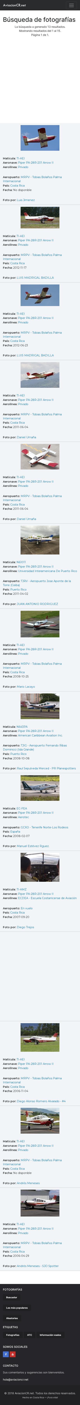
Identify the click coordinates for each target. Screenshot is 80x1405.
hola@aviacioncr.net (15, 1379)
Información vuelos (50, 1334)
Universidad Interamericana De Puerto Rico (47, 571)
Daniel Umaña (26, 437)
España (15, 831)
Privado (23, 167)
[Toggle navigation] (71, 5)
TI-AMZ (22, 889)
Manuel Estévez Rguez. (33, 846)
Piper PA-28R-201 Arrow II (36, 162)
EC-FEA (22, 808)
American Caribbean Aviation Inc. (40, 735)
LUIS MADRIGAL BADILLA (35, 277)
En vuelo (27, 908)
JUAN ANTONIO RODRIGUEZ (37, 604)
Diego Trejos (25, 927)
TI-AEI (21, 158)
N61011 (21, 562)
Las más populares (17, 1307)
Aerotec (23, 817)
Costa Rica (17, 185)
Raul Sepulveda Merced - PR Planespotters (46, 768)
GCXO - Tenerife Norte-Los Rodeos (44, 827)
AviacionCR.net (14, 5)
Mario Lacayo (26, 686)
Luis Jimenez (26, 200)
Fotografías (12, 1334)
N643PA (22, 727)
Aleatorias (12, 1318)
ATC (29, 1334)
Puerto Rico (18, 589)
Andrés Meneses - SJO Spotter (38, 1266)
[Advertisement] (40, 81)
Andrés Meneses (28, 1183)
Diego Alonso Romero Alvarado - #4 (41, 1101)
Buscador (11, 1297)
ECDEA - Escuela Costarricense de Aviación (47, 898)
